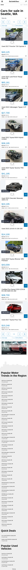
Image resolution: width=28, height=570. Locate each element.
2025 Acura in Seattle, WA (7, 468)
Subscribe (25, 4)
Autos (2, 4)
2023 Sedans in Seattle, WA (7, 445)
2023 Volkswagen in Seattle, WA (8, 438)
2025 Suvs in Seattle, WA (7, 381)
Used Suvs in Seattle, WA (7, 554)
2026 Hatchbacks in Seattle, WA (8, 491)
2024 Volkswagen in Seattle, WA (8, 453)
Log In (21, 4)
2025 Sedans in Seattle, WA (7, 426)
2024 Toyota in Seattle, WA (7, 392)
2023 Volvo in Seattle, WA (7, 460)
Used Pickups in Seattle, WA (7, 565)
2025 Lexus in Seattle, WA (7, 434)
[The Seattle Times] (14, 1)
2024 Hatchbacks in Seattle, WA (8, 483)
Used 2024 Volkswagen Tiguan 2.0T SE (14, 107)
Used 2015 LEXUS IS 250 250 (12, 228)
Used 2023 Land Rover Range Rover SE (12, 77)
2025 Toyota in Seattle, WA (7, 396)
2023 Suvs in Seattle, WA (7, 389)
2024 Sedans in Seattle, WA (7, 404)
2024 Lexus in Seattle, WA (7, 419)
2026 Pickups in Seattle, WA (7, 510)
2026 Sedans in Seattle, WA (7, 472)
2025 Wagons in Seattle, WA (7, 506)
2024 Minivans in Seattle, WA (7, 495)
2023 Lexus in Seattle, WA (7, 411)
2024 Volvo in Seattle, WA (7, 476)
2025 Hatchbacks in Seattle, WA (8, 487)
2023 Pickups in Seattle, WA (7, 498)
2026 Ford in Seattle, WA (7, 525)
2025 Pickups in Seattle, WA (7, 502)
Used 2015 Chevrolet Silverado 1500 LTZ (12, 199)
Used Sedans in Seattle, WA (7, 558)
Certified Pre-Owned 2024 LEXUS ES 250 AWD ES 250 (13, 290)
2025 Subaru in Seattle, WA (7, 430)
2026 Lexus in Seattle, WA (7, 479)
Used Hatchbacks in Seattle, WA (8, 562)
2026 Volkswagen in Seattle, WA (8, 513)
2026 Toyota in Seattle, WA (7, 400)
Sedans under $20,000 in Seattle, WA (9, 540)
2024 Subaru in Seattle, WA (7, 449)
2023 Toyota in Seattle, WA (7, 423)
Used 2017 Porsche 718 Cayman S (14, 46)
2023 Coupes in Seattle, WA (7, 521)
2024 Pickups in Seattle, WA (7, 464)
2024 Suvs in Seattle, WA (7, 385)
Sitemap (14, 569)
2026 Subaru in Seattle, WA (7, 517)
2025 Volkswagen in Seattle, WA (8, 415)
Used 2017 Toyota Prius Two (11, 320)
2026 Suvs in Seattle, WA (7, 408)
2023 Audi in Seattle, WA (7, 457)
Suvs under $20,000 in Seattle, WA (9, 536)
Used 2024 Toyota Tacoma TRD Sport (13, 168)
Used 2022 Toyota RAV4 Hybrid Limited (12, 138)
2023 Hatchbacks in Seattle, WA (8, 442)
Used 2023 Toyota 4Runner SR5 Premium (13, 259)
